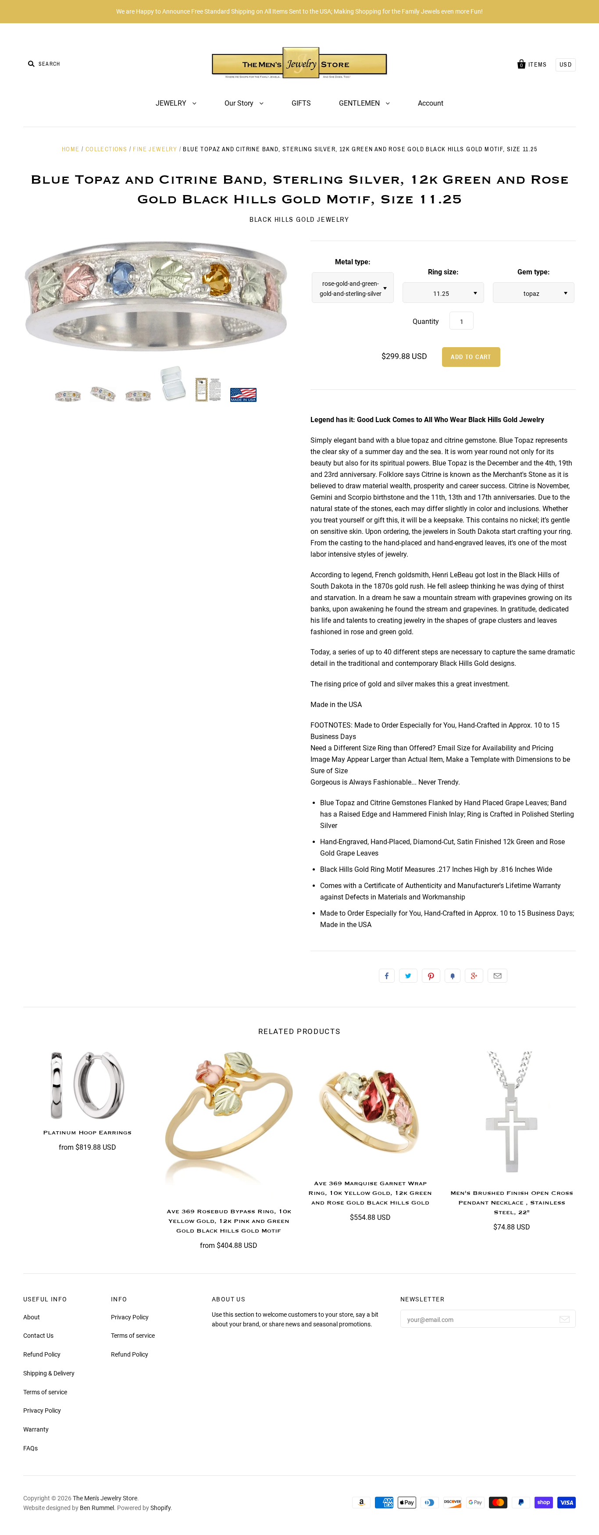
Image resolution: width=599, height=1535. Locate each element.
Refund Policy (42, 1354)
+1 (474, 976)
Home (71, 149)
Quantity (426, 321)
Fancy (452, 976)
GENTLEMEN (360, 103)
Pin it (431, 976)
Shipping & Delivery (49, 1373)
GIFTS (301, 103)
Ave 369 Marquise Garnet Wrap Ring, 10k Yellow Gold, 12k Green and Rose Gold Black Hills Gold (370, 1193)
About (31, 1317)
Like (387, 976)
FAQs (30, 1448)
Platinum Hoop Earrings (87, 1132)
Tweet (408, 976)
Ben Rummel (97, 1507)
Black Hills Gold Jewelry (299, 219)
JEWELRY (172, 103)
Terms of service (45, 1392)
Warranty (36, 1429)
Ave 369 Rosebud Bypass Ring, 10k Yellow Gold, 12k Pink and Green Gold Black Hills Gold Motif (229, 1221)
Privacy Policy (42, 1410)
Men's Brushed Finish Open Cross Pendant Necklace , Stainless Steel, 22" (511, 1203)
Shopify (160, 1507)
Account (430, 103)
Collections (106, 149)
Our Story (240, 103)
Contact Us (38, 1335)
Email (497, 976)
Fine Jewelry (155, 149)
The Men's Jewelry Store (105, 1498)
